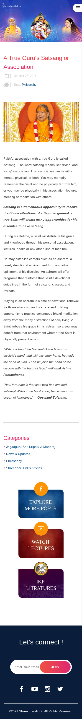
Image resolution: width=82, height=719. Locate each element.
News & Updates (18, 454)
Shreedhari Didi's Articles (24, 468)
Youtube (34, 689)
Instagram (47, 689)
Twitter (60, 689)
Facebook (22, 689)
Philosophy (29, 84)
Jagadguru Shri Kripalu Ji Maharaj (30, 447)
